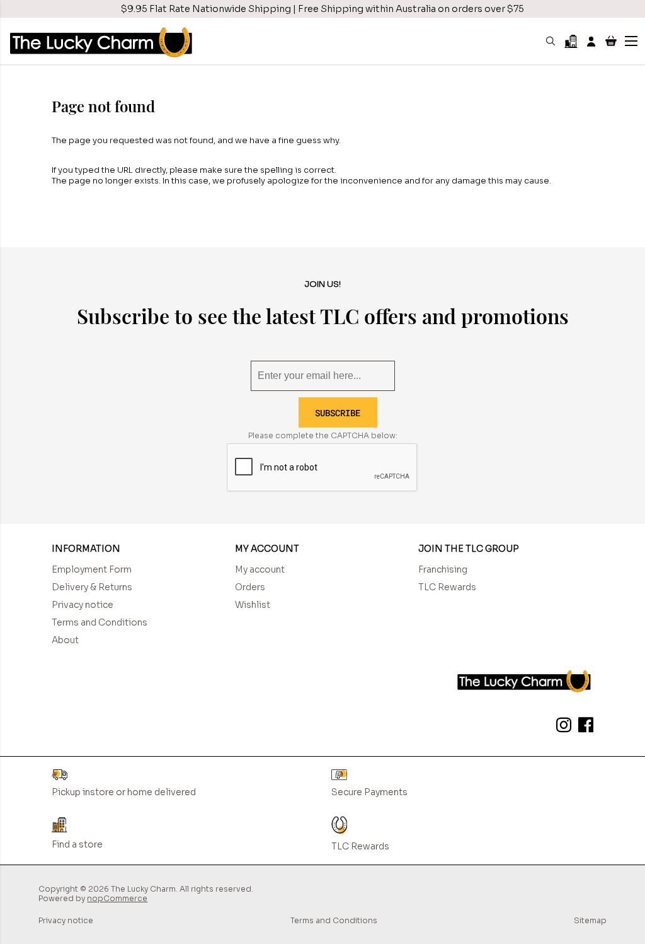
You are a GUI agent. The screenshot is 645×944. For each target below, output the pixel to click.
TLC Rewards (447, 587)
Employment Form (92, 569)
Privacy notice (82, 604)
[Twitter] (561, 727)
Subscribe (337, 413)
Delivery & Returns (92, 587)
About (65, 640)
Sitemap (590, 920)
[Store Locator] (571, 41)
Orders (250, 587)
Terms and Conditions (99, 622)
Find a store (77, 844)
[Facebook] (583, 727)
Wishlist (252, 604)
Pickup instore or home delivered (124, 792)
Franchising (442, 569)
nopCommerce (117, 898)
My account (260, 569)
